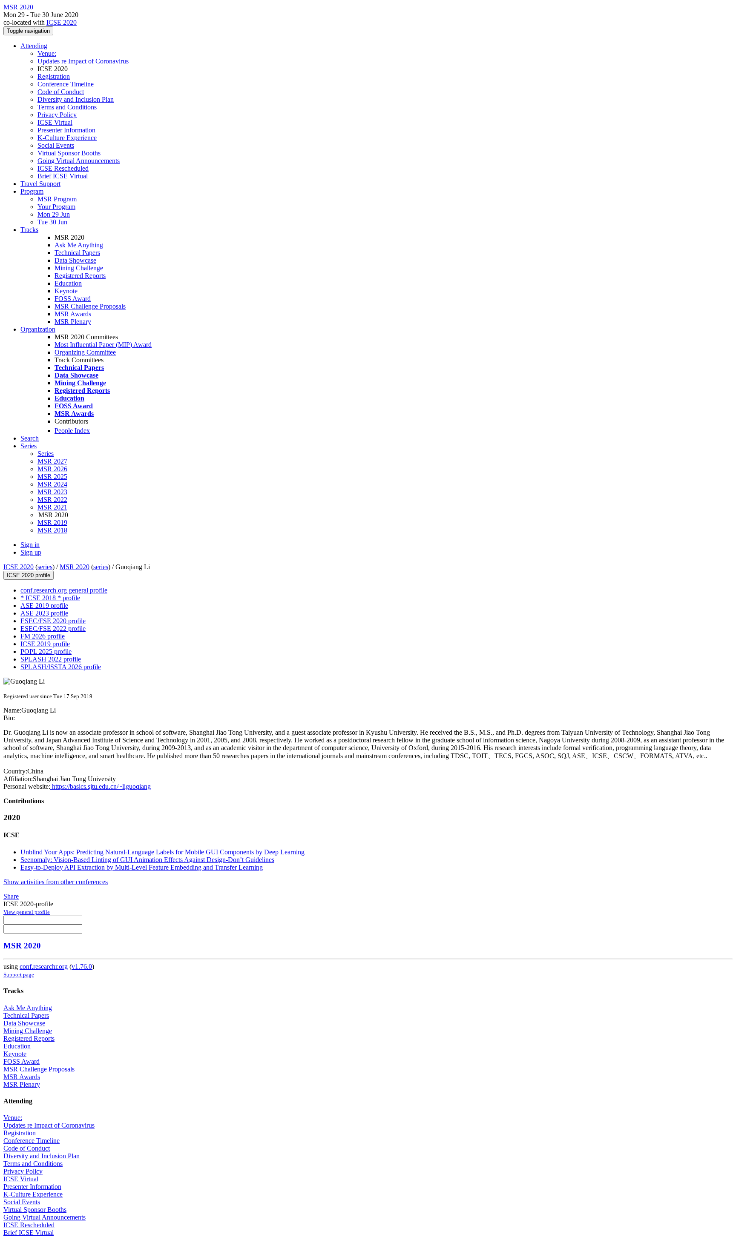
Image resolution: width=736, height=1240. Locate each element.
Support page (18, 974)
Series (45, 453)
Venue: (46, 53)
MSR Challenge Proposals (90, 306)
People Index (72, 430)
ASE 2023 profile (44, 613)
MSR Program (57, 199)
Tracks (29, 229)
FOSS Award (73, 298)
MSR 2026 (52, 469)
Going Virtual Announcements (78, 160)
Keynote (66, 291)
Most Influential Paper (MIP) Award (103, 344)
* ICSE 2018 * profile (50, 597)
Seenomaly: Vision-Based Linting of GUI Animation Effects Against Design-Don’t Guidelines (147, 859)
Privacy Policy (57, 114)
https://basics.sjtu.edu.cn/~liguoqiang (100, 786)
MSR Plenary (73, 321)
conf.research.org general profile (63, 590)
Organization (37, 329)
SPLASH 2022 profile (50, 659)
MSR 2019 (52, 522)
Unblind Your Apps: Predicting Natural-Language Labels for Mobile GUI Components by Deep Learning (162, 852)
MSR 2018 (52, 530)
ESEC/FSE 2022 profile (53, 628)
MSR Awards (73, 314)
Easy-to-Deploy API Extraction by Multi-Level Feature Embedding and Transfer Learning (141, 867)
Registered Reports (80, 275)
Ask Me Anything (79, 245)
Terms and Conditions (67, 107)
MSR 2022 (52, 499)
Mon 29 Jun (53, 214)
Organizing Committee (85, 352)
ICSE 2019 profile (45, 643)
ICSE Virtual (54, 122)
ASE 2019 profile (44, 605)
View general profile (26, 912)
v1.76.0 (82, 966)
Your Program (56, 206)
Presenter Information (66, 130)
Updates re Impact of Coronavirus (83, 61)
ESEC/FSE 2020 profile (53, 620)
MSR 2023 (52, 491)
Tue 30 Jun (52, 222)
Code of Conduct (60, 91)
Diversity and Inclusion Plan (75, 99)
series (44, 566)
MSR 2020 (74, 566)
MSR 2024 (52, 484)
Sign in (30, 544)
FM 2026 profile (42, 636)
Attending (33, 45)
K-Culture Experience (67, 137)
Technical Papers (77, 252)
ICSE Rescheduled (63, 168)
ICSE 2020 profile (28, 575)
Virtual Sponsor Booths (69, 153)
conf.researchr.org (44, 966)
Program (31, 191)
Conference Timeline (65, 84)
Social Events (55, 145)
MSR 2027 (52, 461)
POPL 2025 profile (46, 651)
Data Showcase (75, 260)
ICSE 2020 (61, 22)
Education (68, 283)
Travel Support (40, 183)
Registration (53, 76)
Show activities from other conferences (55, 881)
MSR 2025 (52, 476)
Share (11, 896)
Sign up (30, 552)
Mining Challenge (79, 268)
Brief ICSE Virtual (62, 176)
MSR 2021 (52, 507)
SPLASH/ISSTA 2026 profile (60, 666)
